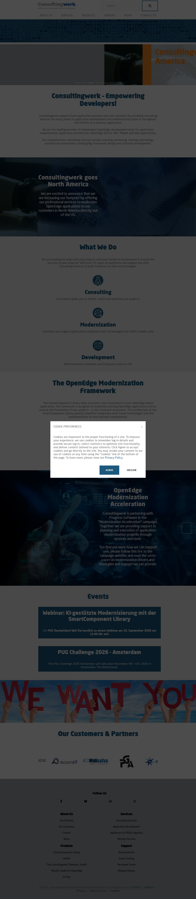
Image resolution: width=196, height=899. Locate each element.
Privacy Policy (114, 457)
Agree (109, 470)
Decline (131, 470)
